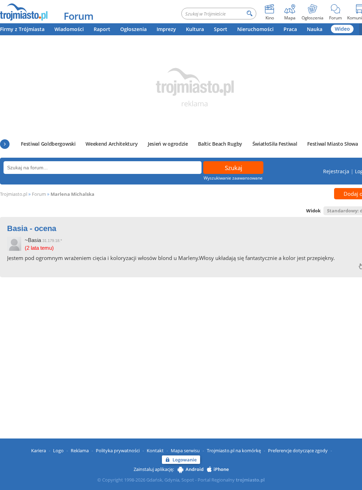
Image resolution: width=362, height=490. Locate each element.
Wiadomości (69, 29)
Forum (78, 16)
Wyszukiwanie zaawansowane (233, 178)
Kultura (195, 29)
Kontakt (155, 450)
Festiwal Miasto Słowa (332, 143)
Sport (220, 29)
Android (195, 469)
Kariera (38, 450)
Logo (58, 450)
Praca (290, 29)
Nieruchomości (255, 29)
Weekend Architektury (112, 143)
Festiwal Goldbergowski (48, 143)
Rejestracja (336, 171)
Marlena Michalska (72, 194)
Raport (102, 29)
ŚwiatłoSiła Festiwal (274, 143)
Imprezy (166, 29)
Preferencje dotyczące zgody (298, 450)
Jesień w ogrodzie (168, 143)
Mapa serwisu (185, 450)
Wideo (342, 28)
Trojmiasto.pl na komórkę (234, 450)
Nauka (314, 29)
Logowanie (185, 459)
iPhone (221, 469)
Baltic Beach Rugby (220, 143)
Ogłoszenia (133, 29)
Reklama (80, 450)
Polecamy (5, 144)
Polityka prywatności (118, 450)
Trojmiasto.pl (13, 194)
